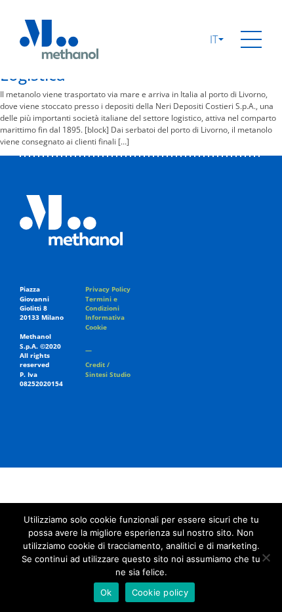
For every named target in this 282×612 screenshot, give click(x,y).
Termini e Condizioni (102, 304)
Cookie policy (160, 592)
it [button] (215, 39)
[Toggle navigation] (251, 39)
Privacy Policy (108, 289)
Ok (106, 592)
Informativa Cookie (105, 322)
